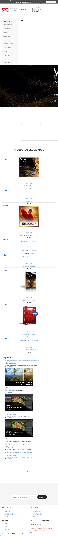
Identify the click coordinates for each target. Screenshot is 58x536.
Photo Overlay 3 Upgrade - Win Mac (29, 235)
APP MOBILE (6, 59)
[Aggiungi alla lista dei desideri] (11, 179)
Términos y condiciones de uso (12, 513)
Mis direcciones (37, 511)
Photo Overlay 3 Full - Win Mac (29, 250)
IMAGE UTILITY (7, 55)
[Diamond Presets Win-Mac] (29, 256)
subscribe (42, 497)
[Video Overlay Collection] (29, 167)
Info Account (36, 510)
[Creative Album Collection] (29, 281)
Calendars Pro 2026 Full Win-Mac (29, 334)
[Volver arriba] (0, 535)
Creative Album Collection (29, 300)
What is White (8, 389)
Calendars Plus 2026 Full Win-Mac (29, 350)
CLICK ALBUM (6, 36)
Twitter (6, 526)
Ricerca (35, 11)
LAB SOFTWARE (7, 47)
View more (9, 366)
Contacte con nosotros (10, 510)
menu (22, 20)
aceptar (51, 1)
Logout (34, 516)
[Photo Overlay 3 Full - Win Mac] (29, 241)
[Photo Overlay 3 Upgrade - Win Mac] (29, 216)
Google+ (7, 529)
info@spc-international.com (40, 526)
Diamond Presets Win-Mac (29, 266)
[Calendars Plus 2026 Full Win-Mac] (29, 340)
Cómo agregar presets (10, 363)
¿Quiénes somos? (9, 514)
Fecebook (7, 525)
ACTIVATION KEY (7, 63)
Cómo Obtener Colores (10, 414)
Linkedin (7, 528)
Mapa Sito (7, 511)
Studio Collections (29, 201)
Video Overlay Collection (29, 186)
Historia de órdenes (38, 513)
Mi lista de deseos (37, 514)
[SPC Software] (10, 9)
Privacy (6, 516)
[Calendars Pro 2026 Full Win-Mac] (29, 315)
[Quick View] (29, 179)
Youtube (7, 523)
